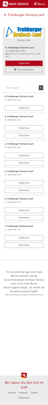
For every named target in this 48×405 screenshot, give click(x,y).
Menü (41, 3)
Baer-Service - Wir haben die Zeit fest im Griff (16, 4)
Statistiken (24, 135)
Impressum (23, 392)
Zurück (1, 321)
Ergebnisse (24, 63)
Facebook (12, 392)
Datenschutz (24, 398)
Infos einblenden (25, 69)
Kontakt (34, 392)
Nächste (46, 321)
